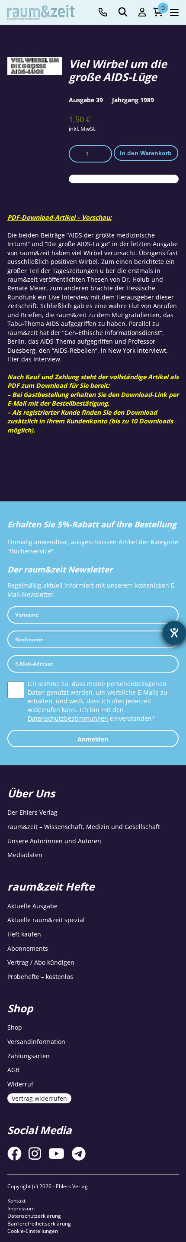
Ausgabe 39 (86, 100)
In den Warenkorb (146, 153)
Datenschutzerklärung (34, 1215)
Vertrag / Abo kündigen (40, 962)
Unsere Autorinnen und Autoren (54, 841)
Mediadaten (24, 855)
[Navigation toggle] (174, 12)
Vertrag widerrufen (39, 1098)
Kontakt (16, 1200)
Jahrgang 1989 (133, 100)
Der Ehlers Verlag (32, 812)
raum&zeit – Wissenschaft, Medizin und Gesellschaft (83, 827)
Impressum (21, 1208)
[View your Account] (142, 12)
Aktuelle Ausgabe (32, 906)
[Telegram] (79, 1153)
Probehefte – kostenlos (40, 976)
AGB (13, 1070)
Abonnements (27, 948)
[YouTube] (56, 1153)
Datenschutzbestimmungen (68, 718)
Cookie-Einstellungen (32, 1231)
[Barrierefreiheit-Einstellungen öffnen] (174, 632)
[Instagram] (35, 1153)
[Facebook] (14, 1153)
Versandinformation (36, 1041)
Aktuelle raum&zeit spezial (46, 920)
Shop (14, 1027)
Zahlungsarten (28, 1056)
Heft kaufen (24, 934)
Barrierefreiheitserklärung (39, 1223)
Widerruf (20, 1084)
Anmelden (92, 739)
